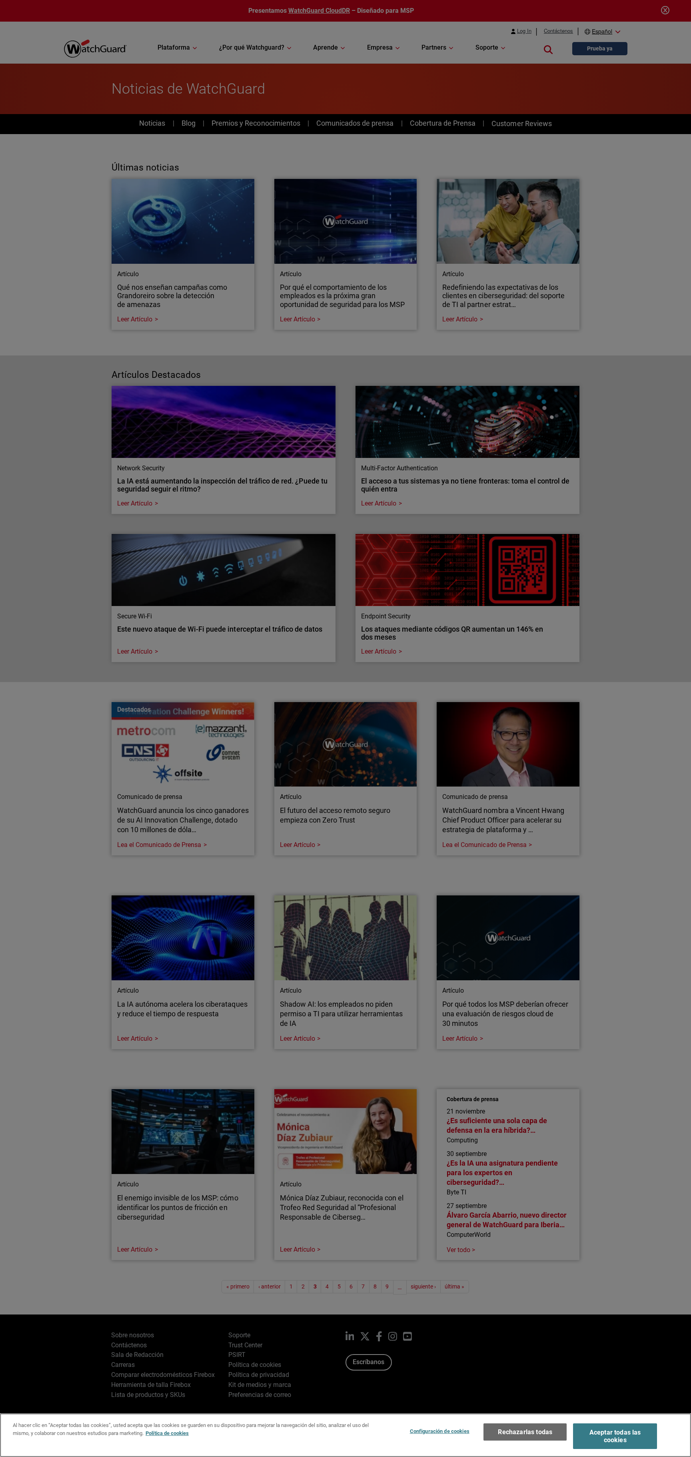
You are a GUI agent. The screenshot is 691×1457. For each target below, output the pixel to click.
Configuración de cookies (439, 1431)
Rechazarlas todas (525, 1432)
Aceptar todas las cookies (615, 1436)
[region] (345, 1435)
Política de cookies (167, 1433)
